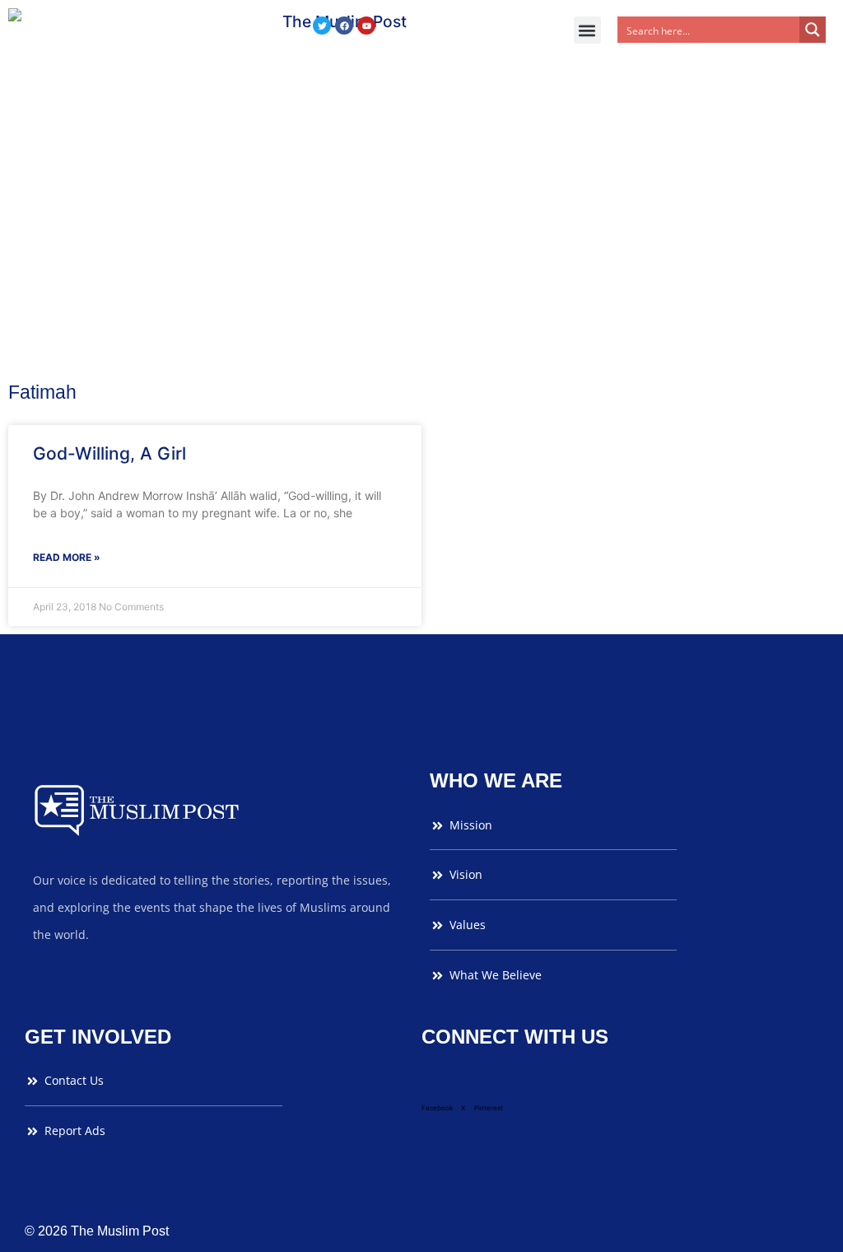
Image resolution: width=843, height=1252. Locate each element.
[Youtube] (366, 25)
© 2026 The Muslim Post (97, 1231)
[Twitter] (322, 25)
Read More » (66, 557)
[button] (587, 30)
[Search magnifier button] (812, 29)
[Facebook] (344, 25)
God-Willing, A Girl (109, 453)
